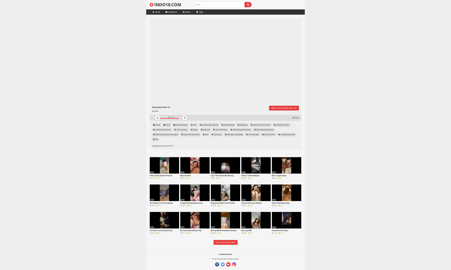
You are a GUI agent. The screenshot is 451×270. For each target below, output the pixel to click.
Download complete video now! (285, 108)
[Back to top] (443, 262)
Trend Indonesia (221, 130)
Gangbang (243, 125)
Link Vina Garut (181, 130)
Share (296, 118)
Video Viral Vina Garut (191, 134)
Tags (201, 12)
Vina (194, 125)
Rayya (195, 130)
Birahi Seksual (228, 125)
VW (156, 139)
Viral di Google (253, 134)
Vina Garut (217, 134)
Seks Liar (206, 130)
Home (157, 12)
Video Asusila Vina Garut (241, 130)
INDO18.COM (167, 5)
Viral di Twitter (269, 134)
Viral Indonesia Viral (287, 134)
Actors (188, 12)
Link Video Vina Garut (163, 130)
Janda (157, 125)
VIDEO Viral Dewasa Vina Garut (166, 134)
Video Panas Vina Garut (265, 130)
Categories (172, 12)
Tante (167, 125)
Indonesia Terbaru (282, 125)
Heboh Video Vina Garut (261, 125)
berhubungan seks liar (210, 125)
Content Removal (225, 254)
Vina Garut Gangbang (235, 134)
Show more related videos (225, 242)
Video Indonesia (181, 125)
